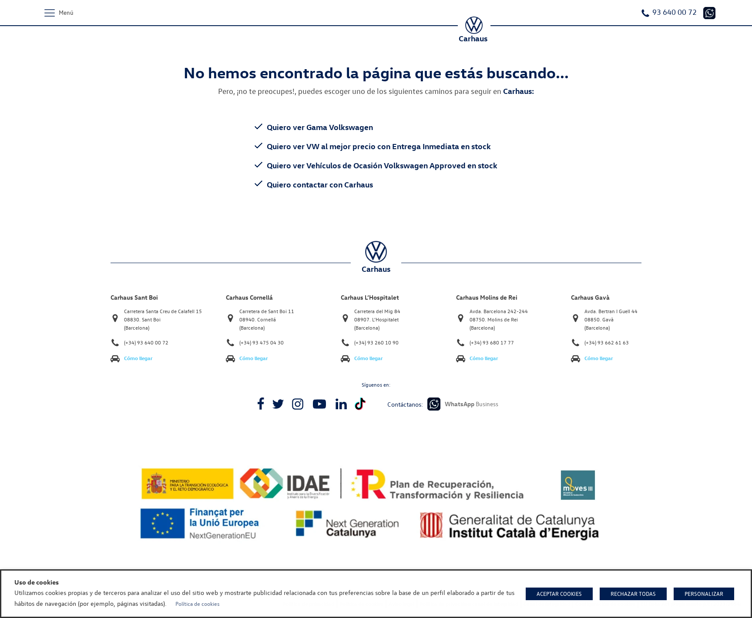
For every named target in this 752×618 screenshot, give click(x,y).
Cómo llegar (138, 358)
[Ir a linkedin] (341, 404)
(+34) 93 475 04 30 (261, 342)
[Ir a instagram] (297, 404)
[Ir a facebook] (260, 404)
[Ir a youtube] (319, 404)
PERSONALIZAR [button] (704, 593)
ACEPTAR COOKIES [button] (559, 593)
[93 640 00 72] (709, 13)
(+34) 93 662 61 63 (606, 342)
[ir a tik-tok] (360, 404)
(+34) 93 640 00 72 (146, 342)
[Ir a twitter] (278, 404)
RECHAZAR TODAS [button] (633, 593)
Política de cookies (197, 603)
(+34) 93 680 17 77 (492, 342)
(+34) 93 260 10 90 (376, 342)
